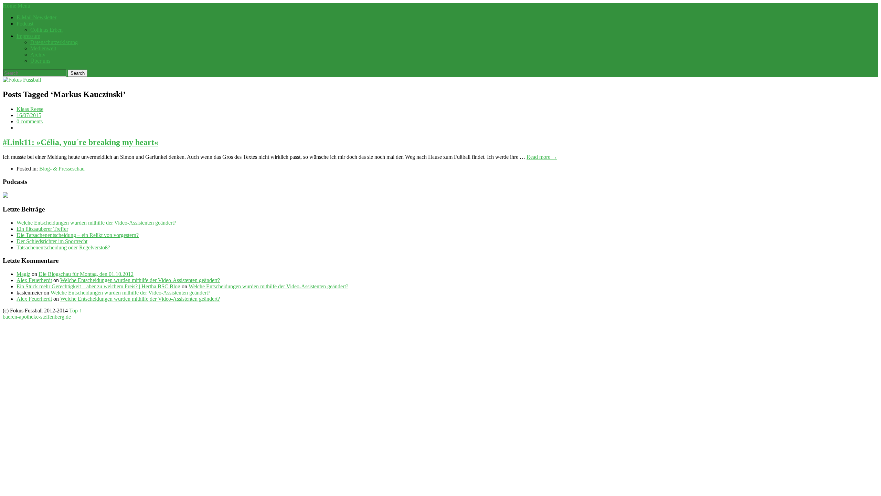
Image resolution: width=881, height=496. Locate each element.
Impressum (28, 36)
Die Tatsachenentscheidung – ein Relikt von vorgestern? (78, 235)
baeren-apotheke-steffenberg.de (37, 317)
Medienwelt (43, 48)
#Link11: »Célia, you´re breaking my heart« (80, 142)
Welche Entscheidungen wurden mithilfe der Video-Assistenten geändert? (96, 223)
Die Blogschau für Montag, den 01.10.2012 (86, 274)
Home (9, 6)
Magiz (23, 274)
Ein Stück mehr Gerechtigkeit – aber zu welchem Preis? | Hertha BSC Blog (98, 286)
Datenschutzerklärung (54, 42)
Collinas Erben (46, 30)
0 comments (30, 121)
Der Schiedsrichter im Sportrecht (52, 241)
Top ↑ (75, 310)
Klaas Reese (30, 109)
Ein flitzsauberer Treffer (42, 229)
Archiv (37, 55)
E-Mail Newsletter (36, 17)
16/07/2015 (29, 115)
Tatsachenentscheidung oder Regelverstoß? (63, 247)
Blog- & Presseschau (62, 169)
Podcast (25, 24)
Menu (24, 6)
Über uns (40, 61)
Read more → (542, 157)
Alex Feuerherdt (34, 280)
